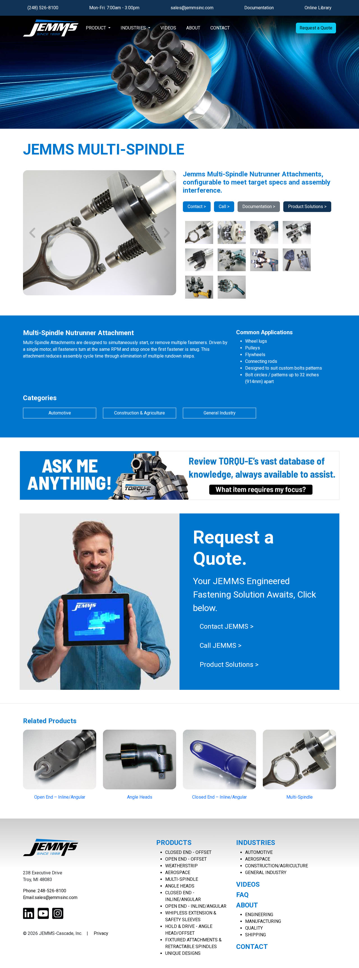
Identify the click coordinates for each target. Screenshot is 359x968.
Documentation (259, 7)
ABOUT (193, 28)
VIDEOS (168, 28)
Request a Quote (316, 28)
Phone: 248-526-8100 (44, 890)
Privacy (101, 933)
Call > (224, 206)
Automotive (60, 413)
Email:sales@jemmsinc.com (50, 897)
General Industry (220, 413)
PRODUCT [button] (96, 28)
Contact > (197, 206)
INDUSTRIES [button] (134, 28)
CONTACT (220, 28)
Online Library (318, 7)
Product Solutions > (307, 206)
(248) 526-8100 (42, 7)
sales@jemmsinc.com (192, 7)
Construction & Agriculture (139, 413)
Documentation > (258, 206)
